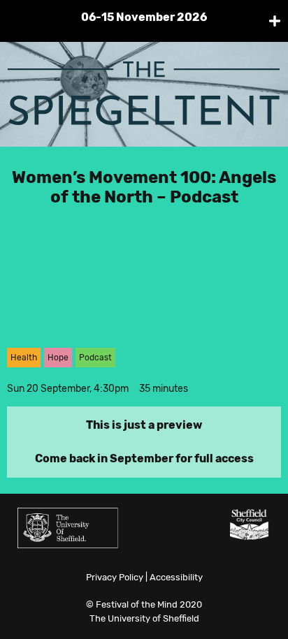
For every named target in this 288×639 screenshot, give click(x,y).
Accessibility (176, 577)
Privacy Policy (114, 577)
